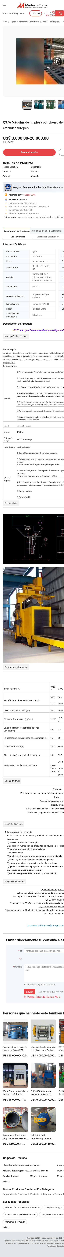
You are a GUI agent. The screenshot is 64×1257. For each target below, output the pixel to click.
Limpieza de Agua (54, 1207)
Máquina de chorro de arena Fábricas (22, 1207)
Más (5, 1227)
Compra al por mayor (15, 1221)
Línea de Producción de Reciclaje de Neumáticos (16, 1165)
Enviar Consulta (29, 152)
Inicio (5, 21)
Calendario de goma (39, 1170)
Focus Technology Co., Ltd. (51, 1238)
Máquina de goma (38, 1176)
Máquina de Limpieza (51, 21)
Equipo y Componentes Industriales (25, 21)
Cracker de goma (11, 1176)
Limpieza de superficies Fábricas (20, 1214)
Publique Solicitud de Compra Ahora (42, 996)
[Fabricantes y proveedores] (32, 5)
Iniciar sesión (10, 217)
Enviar (29, 991)
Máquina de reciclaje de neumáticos (16, 1170)
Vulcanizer (35, 1165)
